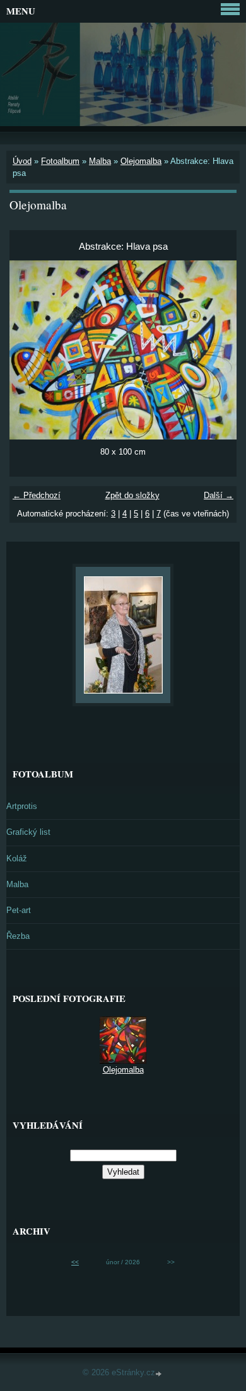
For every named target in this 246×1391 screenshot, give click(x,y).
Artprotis (21, 806)
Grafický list (28, 832)
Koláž (16, 858)
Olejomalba (140, 161)
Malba (100, 161)
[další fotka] (216, 349)
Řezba (18, 936)
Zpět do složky (132, 495)
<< (75, 1262)
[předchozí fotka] (30, 349)
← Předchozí (37, 495)
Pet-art (18, 910)
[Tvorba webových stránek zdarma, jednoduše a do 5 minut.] (159, 1373)
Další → (218, 495)
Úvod (22, 161)
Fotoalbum (60, 161)
